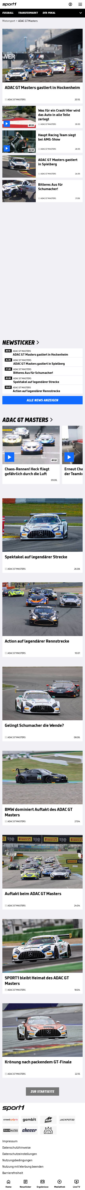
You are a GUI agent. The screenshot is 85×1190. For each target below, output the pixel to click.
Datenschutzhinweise (16, 1147)
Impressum (10, 1141)
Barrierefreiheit (12, 1173)
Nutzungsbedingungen (17, 1160)
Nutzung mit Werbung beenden (22, 1166)
